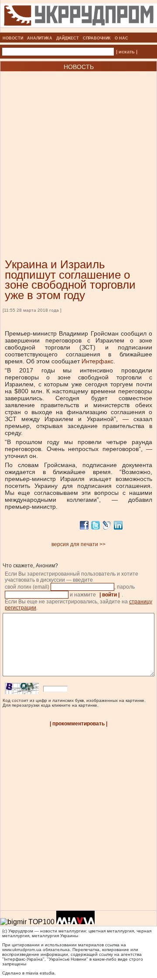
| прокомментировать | (78, 724)
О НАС (121, 38)
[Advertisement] (78, 152)
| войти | (109, 595)
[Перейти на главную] (78, 30)
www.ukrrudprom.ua (21, 949)
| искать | (126, 51)
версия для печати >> (78, 544)
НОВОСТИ (13, 38)
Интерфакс (97, 361)
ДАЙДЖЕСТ (67, 38)
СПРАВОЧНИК (97, 38)
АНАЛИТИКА (39, 38)
